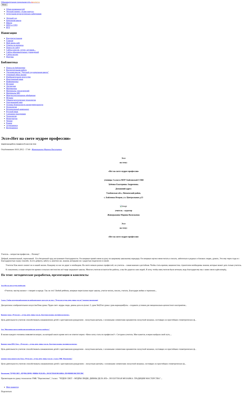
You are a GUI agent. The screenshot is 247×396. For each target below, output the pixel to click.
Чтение (9, 121)
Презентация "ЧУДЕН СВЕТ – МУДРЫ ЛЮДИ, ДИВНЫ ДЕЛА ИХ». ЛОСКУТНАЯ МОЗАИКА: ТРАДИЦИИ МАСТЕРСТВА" (42, 373)
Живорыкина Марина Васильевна (47, 149)
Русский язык (12, 111)
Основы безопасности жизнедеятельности (24, 105)
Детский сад (11, 18)
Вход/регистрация (14, 38)
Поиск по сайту (13, 47)
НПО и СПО (11, 25)
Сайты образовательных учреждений (22, 52)
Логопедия (11, 86)
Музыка (9, 98)
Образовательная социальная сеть (20, 2)
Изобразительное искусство (18, 77)
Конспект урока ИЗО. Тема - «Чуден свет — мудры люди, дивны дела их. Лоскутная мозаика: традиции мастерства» (39, 344)
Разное (9, 123)
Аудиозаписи (12, 125)
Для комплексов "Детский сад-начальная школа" (27, 72)
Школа (9, 23)
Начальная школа (13, 20)
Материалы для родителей (17, 91)
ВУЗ (8, 27)
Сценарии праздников (16, 114)
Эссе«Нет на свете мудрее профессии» (13, 285)
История (10, 84)
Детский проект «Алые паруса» (20, 11)
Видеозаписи (12, 128)
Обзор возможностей (15, 9)
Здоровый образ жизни (16, 75)
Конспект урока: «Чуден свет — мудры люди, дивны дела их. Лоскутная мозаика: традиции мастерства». (35, 315)
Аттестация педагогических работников (23, 14)
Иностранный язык (14, 79)
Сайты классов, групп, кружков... (21, 50)
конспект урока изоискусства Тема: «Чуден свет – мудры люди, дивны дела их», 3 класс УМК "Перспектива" (36, 358)
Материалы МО (13, 93)
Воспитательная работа (16, 70)
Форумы (10, 57)
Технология (11, 116)
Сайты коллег (12, 54)
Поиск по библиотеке (15, 68)
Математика (11, 88)
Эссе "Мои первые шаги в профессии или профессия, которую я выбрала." (25, 329)
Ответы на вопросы (15, 45)
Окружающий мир (14, 102)
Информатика (12, 81)
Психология (11, 107)
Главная (9, 41)
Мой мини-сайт (13, 43)
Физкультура (11, 118)
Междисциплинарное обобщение (21, 95)
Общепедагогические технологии (21, 100)
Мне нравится (12, 387)
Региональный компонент (17, 109)
